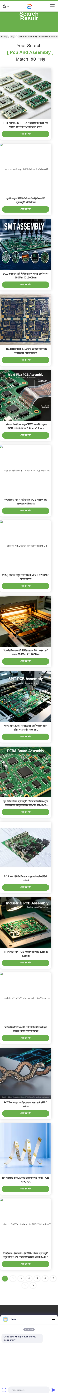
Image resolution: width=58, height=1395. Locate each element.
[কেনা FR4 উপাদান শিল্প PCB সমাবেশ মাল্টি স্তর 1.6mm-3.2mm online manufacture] (25, 922)
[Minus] (53, 1319)
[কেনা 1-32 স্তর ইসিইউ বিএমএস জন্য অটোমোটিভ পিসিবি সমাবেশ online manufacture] (25, 847)
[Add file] (4, 1389)
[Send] (53, 1389)
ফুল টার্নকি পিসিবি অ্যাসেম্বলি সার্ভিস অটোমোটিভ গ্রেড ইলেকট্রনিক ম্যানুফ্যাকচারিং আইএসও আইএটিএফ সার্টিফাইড (25, 805)
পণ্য (12, 36)
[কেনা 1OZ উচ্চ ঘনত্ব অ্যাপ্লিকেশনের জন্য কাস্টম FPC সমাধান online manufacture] (25, 1073)
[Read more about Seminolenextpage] (25, 1285)
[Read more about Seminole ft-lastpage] (33, 1285)
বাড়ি (5, 36)
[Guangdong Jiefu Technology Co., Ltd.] (30, 6)
